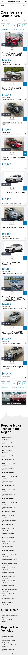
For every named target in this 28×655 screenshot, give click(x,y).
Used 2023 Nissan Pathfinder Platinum (13, 158)
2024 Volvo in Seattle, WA (8, 547)
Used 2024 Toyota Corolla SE (13, 227)
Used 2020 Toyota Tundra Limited (12, 124)
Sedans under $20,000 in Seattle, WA (10, 620)
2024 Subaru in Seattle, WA (8, 516)
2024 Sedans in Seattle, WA (8, 464)
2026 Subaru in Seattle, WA (8, 594)
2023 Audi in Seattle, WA (7, 525)
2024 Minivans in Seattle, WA (8, 568)
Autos (2, 5)
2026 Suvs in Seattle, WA (8, 469)
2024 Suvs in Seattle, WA (8, 442)
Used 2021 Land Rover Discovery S (11, 263)
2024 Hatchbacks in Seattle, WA (9, 555)
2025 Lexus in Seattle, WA (8, 499)
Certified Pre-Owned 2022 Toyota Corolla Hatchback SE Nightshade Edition (13, 299)
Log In (20, 5)
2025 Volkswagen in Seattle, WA (9, 477)
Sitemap (14, 653)
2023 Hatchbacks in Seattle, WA (9, 508)
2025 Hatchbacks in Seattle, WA (9, 560)
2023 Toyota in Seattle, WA (8, 486)
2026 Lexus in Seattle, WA (8, 551)
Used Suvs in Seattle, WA (8, 637)
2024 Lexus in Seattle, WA (8, 482)
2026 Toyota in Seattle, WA (8, 460)
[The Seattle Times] (14, 2)
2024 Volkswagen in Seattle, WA (9, 521)
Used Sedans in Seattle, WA (8, 641)
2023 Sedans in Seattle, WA (8, 512)
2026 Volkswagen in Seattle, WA (9, 590)
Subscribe (25, 5)
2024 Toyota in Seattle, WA (8, 451)
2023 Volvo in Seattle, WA (8, 529)
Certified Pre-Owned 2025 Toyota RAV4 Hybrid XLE (12, 54)
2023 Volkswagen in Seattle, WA (9, 503)
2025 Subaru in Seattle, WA (8, 495)
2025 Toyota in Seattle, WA (8, 455)
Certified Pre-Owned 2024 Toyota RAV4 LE (12, 89)
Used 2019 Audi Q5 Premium (13, 192)
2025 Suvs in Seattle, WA (8, 438)
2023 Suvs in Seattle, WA (8, 447)
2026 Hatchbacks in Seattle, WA (9, 564)
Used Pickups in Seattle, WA (8, 650)
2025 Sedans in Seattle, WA (8, 490)
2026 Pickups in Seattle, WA (8, 586)
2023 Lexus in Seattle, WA (8, 473)
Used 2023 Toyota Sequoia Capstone (12, 368)
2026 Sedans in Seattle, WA (8, 542)
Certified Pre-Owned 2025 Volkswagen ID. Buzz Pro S (13, 333)
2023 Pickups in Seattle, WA (8, 573)
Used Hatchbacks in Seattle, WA (9, 645)
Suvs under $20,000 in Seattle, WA (10, 616)
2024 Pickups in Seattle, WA (8, 534)
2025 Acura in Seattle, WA (8, 538)
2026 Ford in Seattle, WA (7, 603)
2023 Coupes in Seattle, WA (8, 599)
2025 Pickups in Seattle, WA (8, 577)
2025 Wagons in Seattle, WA (8, 581)
